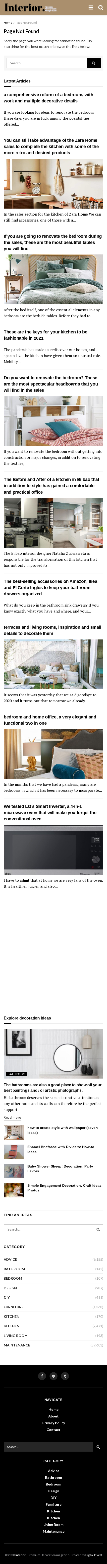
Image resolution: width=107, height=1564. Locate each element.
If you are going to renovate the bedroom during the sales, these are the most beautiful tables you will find (53, 242)
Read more (12, 1117)
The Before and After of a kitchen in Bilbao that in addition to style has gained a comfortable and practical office (51, 485)
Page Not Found (26, 22)
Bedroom (13, 1278)
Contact (53, 1429)
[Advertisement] (53, 952)
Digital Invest (93, 1555)
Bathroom (17, 1074)
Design (10, 1288)
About (53, 1416)
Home (8, 22)
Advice (10, 1259)
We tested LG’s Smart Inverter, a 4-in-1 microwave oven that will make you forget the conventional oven (50, 812)
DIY (7, 1297)
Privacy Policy (53, 1423)
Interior (20, 1555)
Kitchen (11, 1316)
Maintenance (17, 1345)
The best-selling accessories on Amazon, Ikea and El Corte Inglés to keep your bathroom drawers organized (50, 587)
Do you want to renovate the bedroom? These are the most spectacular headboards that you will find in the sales (51, 384)
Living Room (16, 1335)
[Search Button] (94, 63)
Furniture (13, 1307)
